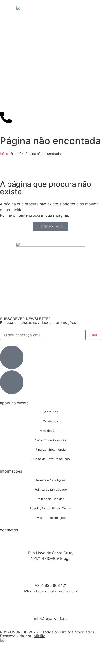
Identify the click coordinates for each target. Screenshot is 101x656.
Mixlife (39, 635)
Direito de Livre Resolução (50, 459)
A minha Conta (50, 431)
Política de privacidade (50, 489)
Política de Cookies (50, 499)
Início (4, 153)
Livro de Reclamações (50, 518)
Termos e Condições (50, 480)
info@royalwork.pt (50, 618)
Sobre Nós (50, 412)
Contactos (50, 421)
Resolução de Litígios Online (50, 508)
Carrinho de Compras (50, 440)
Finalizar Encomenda (50, 449)
